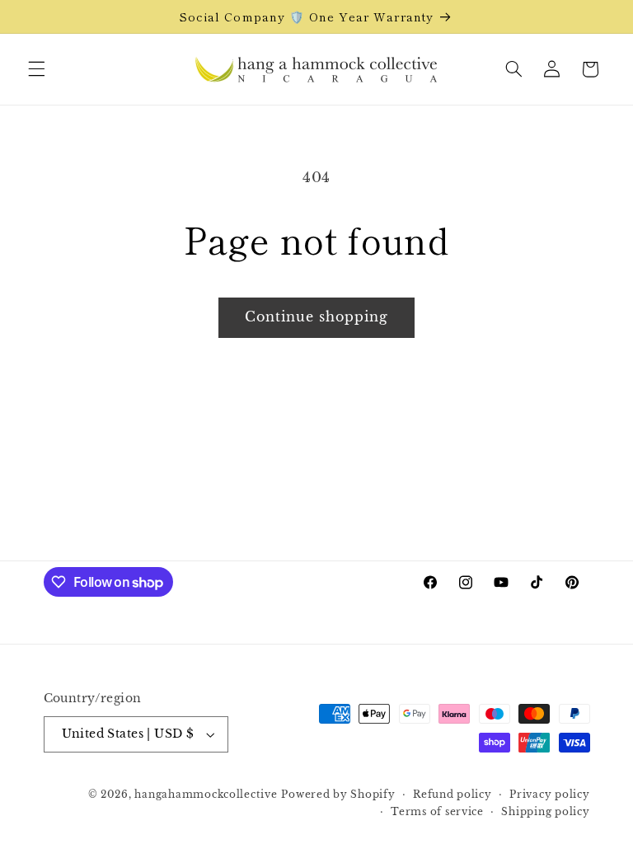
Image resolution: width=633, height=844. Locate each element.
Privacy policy (549, 794)
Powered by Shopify (338, 794)
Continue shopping (317, 317)
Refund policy (452, 794)
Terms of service (437, 812)
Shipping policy (545, 812)
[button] (36, 69)
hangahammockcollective (205, 794)
